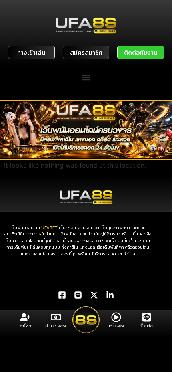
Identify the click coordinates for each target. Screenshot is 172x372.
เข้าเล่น (116, 325)
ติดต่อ (146, 325)
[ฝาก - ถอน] (56, 317)
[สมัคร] (25, 317)
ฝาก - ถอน (55, 325)
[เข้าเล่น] (116, 317)
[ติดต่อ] (147, 317)
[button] (86, 77)
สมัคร (25, 325)
